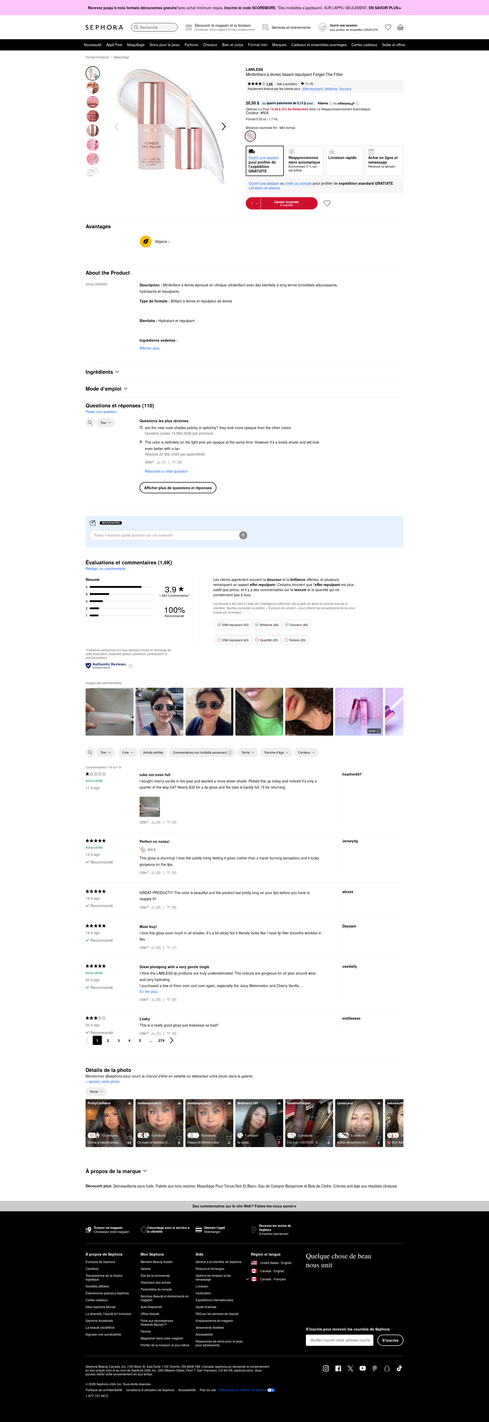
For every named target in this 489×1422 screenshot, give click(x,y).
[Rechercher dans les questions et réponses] (90, 422)
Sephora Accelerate (99, 1320)
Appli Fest (114, 44)
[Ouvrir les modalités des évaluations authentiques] (131, 665)
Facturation (203, 1293)
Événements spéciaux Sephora (107, 1293)
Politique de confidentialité (104, 1390)
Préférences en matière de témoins (242, 1390)
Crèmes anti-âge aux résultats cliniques (365, 1185)
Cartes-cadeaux (364, 44)
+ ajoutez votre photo (103, 1081)
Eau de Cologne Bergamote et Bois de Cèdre (294, 1185)
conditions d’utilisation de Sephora (150, 1390)
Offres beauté (150, 1313)
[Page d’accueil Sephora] (104, 27)
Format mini (257, 44)
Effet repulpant (313, 88)
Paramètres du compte (156, 1289)
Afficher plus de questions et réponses (178, 487)
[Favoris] (388, 27)
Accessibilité (204, 1334)
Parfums (191, 44)
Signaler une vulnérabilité (103, 1334)
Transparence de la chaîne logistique (104, 1277)
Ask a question (287, 84)
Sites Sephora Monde (101, 1307)
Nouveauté (92, 44)
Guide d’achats (206, 1307)
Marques (279, 44)
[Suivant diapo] (223, 127)
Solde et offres (393, 44)
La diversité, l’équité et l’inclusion (108, 1313)
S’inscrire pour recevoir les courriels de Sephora (348, 1329)
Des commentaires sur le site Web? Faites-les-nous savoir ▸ (244, 1205)
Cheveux (210, 44)
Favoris (146, 1331)
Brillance (331, 88)
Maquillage (136, 44)
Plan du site (208, 1390)
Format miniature (97, 57)
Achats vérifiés (153, 752)
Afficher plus (149, 348)
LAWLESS (254, 69)
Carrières (92, 1268)
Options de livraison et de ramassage (213, 1277)
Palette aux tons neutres (175, 1185)
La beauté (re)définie (100, 1327)
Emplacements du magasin (214, 1320)
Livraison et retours (264, 187)
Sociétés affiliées (97, 1286)
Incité (372, 731)
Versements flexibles (210, 1327)
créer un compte (298, 183)
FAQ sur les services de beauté (217, 1313)
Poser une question (101, 411)
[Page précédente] (87, 1040)
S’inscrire (390, 1340)
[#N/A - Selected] (250, 136)
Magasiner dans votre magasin (162, 1338)
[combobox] (154, 27)
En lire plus (148, 991)
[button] (331, 103)
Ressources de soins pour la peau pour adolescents (219, 1343)
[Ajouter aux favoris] (327, 203)
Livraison (202, 1286)
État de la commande (155, 1275)
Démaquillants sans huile (133, 1185)
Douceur (345, 88)
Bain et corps (232, 44)
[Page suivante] (171, 1040)
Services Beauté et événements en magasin (165, 1298)
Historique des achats (156, 1282)
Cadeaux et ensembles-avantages (319, 44)
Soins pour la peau (165, 44)
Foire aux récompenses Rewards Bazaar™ (157, 1322)
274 (161, 1040)
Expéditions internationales (214, 1300)
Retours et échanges (210, 1268)
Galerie (146, 1268)
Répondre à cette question (166, 471)
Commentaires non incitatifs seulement (200, 752)
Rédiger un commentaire (106, 568)
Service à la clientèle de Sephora (218, 1261)
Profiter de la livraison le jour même (165, 1345)
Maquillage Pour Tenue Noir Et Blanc (226, 1185)
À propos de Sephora (100, 1261)
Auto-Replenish (151, 1307)
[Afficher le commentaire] (109, 712)
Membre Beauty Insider (157, 1261)
